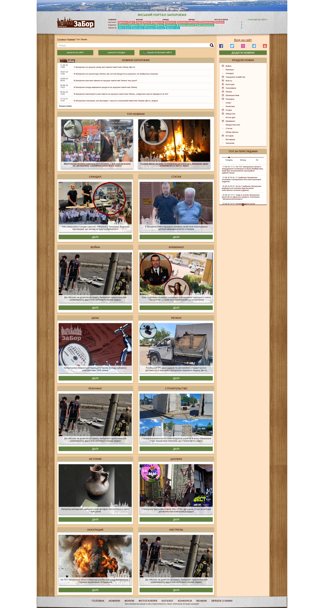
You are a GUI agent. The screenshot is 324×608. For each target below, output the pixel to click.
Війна (121, 28)
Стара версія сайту (257, 19)
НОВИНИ (112, 19)
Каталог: (112, 22)
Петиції (160, 28)
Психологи (170, 22)
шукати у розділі (116, 52)
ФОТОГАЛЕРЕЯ (221, 19)
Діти (132, 22)
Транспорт (171, 25)
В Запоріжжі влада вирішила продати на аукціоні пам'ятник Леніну (105, 87)
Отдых (229, 110)
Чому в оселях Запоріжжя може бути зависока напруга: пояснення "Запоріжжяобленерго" (240, 197)
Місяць (243, 160)
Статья (229, 128)
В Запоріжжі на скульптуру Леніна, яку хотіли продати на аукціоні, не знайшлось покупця (116, 74)
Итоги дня (230, 117)
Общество (230, 113)
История (230, 136)
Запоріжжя (124, 25)
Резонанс (230, 69)
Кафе (139, 22)
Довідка (135, 25)
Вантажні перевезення (188, 22)
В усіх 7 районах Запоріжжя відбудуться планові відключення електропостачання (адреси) (241, 188)
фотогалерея (148, 600)
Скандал (230, 73)
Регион (229, 91)
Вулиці (160, 25)
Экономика (231, 88)
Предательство (233, 125)
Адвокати (123, 22)
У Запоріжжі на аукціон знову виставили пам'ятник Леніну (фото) (104, 67)
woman (201, 600)
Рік (257, 160)
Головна (61, 39)
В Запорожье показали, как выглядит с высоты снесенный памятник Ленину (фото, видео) (116, 100)
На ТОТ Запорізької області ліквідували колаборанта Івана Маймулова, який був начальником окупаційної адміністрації (242, 169)
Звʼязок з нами (221, 600)
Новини (71, 39)
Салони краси (207, 22)
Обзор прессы (232, 132)
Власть (229, 80)
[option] (97, 144)
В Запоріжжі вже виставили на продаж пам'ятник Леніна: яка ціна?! (105, 80)
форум (129, 600)
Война (228, 66)
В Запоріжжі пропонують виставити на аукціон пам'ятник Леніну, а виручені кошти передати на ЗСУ (121, 94)
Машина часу (172, 28)
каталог (167, 600)
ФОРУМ (139, 19)
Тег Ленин (81, 39)
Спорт (228, 102)
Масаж (147, 22)
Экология (230, 143)
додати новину (243, 52)
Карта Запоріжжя (205, 25)
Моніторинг (138, 28)
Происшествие (232, 95)
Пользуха (150, 28)
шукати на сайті (75, 52)
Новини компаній (186, 25)
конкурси (185, 600)
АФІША (166, 19)
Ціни (128, 28)
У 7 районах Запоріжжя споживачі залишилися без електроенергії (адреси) (241, 179)
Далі (95, 237)
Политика (230, 106)
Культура (230, 84)
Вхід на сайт (243, 40)
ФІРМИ (191, 19)
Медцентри (158, 22)
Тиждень (229, 160)
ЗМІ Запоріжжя (148, 25)
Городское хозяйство (235, 77)
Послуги (220, 22)
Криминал (230, 121)
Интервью (230, 139)
